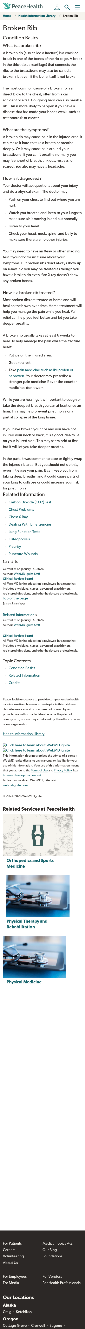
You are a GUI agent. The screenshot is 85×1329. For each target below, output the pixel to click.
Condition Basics (22, 668)
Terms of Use (39, 770)
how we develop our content (22, 775)
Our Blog (49, 1250)
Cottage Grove (15, 1326)
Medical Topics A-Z (57, 1244)
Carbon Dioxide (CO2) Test (30, 502)
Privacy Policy (63, 770)
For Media (11, 1283)
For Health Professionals (61, 1283)
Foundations (52, 1256)
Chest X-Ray (18, 517)
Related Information (18, 615)
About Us (10, 1263)
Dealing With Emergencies (30, 525)
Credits (14, 683)
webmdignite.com (15, 785)
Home (7, 16)
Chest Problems (21, 510)
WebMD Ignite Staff (27, 625)
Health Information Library (36, 16)
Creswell (38, 1326)
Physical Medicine (24, 982)
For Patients (12, 1244)
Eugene (56, 1326)
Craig (7, 1312)
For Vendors (52, 1277)
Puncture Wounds (23, 554)
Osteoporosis (19, 539)
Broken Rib (70, 16)
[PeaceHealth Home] (23, 6)
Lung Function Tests (24, 532)
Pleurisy (15, 547)
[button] (67, 7)
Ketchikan (24, 1312)
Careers (9, 1250)
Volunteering (13, 1256)
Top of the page (15, 598)
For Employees (15, 1277)
